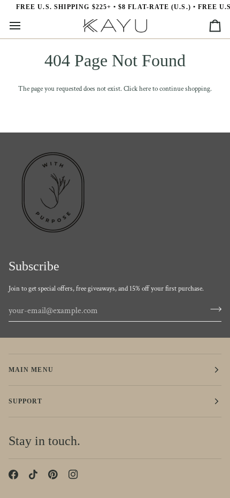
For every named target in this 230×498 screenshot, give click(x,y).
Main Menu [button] (31, 370)
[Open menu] (25, 25)
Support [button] (26, 401)
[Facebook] (13, 474)
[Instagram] (73, 474)
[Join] (212, 309)
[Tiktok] (33, 474)
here (145, 89)
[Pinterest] (53, 474)
